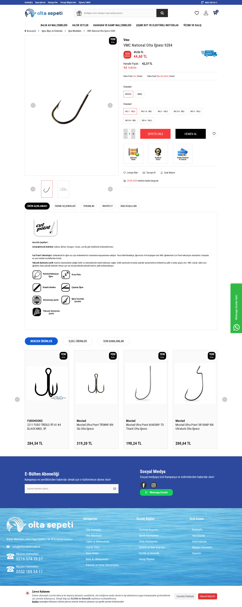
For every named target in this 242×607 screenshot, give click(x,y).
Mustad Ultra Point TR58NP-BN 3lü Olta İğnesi (95, 426)
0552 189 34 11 (210, 2)
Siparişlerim (40, 2)
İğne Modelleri (74, 31)
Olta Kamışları (93, 529)
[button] (33, 105)
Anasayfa (31, 31)
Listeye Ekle (132, 172)
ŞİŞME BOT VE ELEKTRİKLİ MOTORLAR (157, 25)
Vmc (126, 40)
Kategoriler (53, 2)
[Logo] (40, 525)
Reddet (35, 601)
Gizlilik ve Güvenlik (149, 553)
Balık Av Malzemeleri (97, 559)
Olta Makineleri (94, 535)
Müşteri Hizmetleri (202, 547)
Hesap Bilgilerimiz (68, 2)
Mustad (81, 420)
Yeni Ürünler (198, 535)
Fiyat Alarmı (169, 172)
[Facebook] (143, 485)
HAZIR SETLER (80, 25)
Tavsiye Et (151, 172)
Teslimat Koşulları (149, 529)
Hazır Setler (92, 553)
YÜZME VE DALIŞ (192, 25)
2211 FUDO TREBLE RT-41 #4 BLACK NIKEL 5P (44, 426)
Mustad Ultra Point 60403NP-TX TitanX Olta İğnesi (145, 426)
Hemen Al (191, 134)
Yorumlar (88, 206)
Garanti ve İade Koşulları (152, 547)
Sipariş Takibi (84, 2)
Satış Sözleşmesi (148, 541)
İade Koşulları (129, 206)
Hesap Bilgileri (147, 559)
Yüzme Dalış (92, 547)
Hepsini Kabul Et (207, 596)
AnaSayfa (29, 2)
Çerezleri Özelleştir (185, 596)
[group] (71, 105)
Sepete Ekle (155, 134)
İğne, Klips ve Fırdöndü (52, 31)
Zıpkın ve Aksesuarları (97, 541)
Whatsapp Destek (159, 492)
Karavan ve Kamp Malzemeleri (102, 565)
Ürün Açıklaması (37, 206)
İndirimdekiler (199, 541)
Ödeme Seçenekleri (65, 206)
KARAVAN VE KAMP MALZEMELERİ (112, 25)
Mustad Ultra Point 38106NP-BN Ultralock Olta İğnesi (194, 426)
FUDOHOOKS (35, 420)
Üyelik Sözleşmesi (149, 535)
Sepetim (196, 553)
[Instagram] (153, 485)
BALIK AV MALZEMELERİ (54, 25)
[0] (215, 14)
